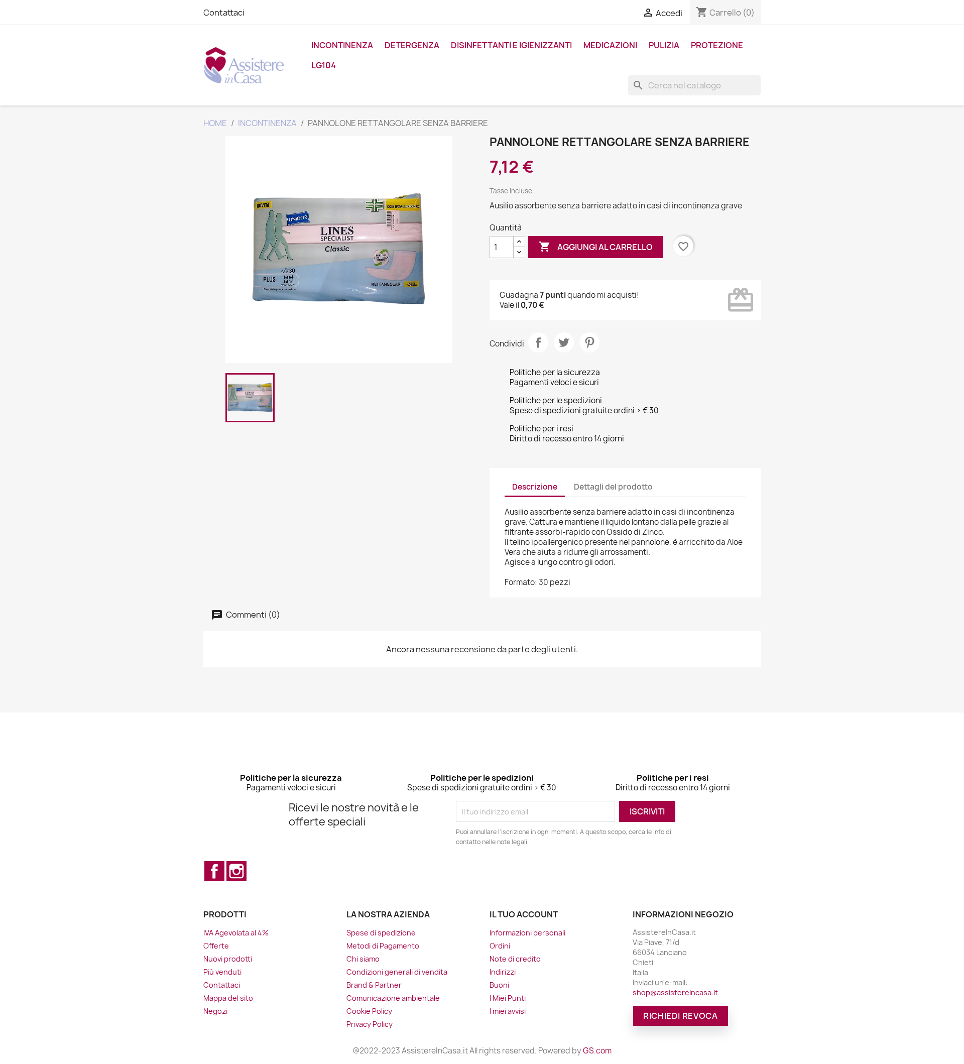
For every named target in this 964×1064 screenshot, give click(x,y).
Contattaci (224, 12)
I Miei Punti (508, 998)
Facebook (214, 871)
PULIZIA (664, 45)
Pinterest (589, 342)
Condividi (538, 342)
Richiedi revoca (680, 1015)
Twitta (564, 342)
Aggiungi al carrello (596, 247)
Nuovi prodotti (227, 959)
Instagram (236, 871)
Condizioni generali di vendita (396, 972)
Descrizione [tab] (534, 487)
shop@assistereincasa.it (675, 992)
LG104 (323, 65)
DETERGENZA (412, 45)
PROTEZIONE (717, 45)
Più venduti (222, 972)
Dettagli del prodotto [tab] (613, 487)
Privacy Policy (369, 1024)
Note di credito (515, 959)
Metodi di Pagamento (382, 946)
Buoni (499, 985)
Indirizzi (503, 972)
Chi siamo (363, 959)
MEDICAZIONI (610, 45)
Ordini (500, 946)
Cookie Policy (369, 1011)
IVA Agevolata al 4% (236, 932)
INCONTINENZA (342, 45)
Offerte (216, 946)
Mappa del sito (228, 998)
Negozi (215, 1011)
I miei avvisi (508, 1011)
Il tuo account (524, 914)
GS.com (597, 1050)
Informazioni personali (527, 932)
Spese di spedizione (381, 932)
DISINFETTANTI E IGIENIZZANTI (511, 45)
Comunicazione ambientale (393, 998)
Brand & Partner (374, 985)
